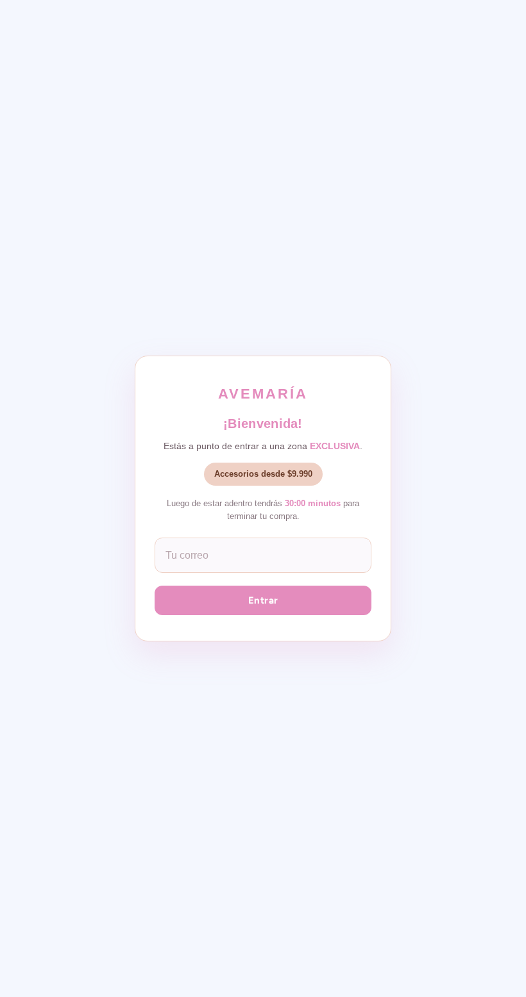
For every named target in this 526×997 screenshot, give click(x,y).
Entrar (263, 600)
